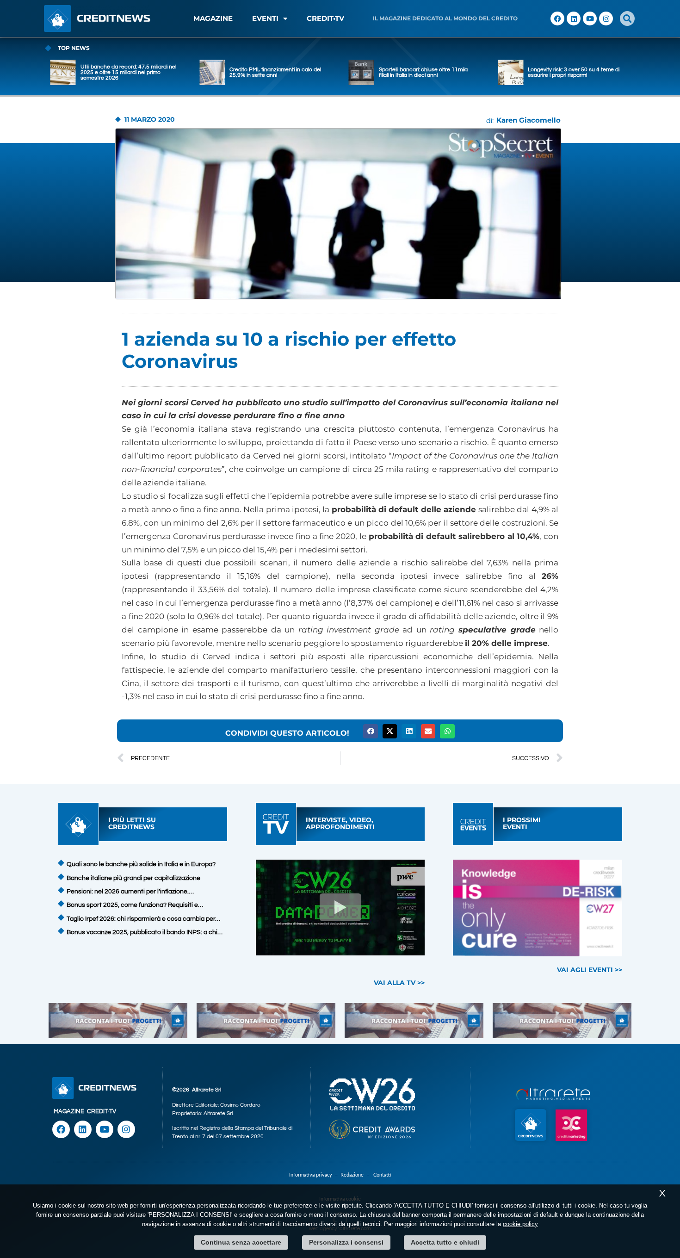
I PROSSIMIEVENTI (522, 823)
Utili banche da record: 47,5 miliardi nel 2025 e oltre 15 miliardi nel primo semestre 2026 (128, 72)
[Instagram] (606, 18)
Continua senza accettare (241, 1242)
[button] (627, 18)
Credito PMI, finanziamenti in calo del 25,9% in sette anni (275, 72)
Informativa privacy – (314, 1174)
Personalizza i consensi (346, 1242)
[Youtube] (590, 18)
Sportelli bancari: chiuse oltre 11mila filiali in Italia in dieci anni (423, 72)
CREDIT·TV (101, 1111)
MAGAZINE (213, 18)
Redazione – (356, 1174)
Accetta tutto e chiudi (445, 1242)
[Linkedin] (574, 18)
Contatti (382, 1174)
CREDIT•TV (325, 18)
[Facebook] (557, 18)
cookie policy (520, 1224)
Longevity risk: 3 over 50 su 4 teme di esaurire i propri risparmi (573, 72)
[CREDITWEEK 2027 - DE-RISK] (538, 908)
